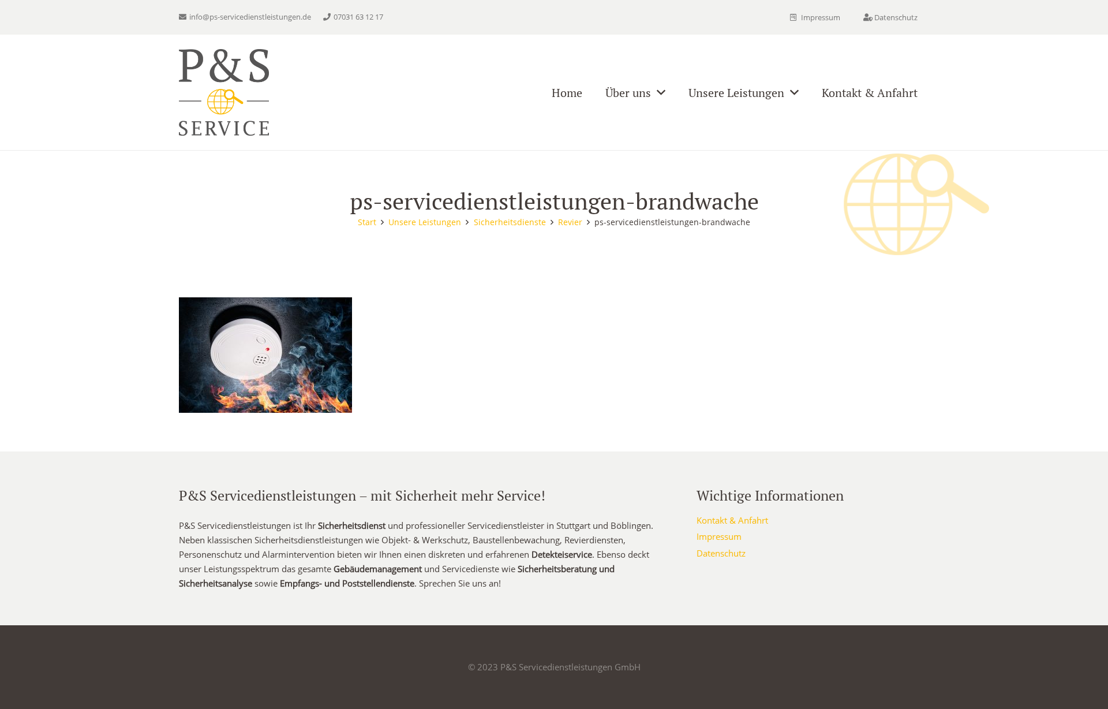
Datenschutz (721, 553)
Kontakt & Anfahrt (732, 520)
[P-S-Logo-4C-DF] (224, 92)
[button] (661, 92)
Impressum (719, 536)
